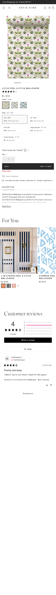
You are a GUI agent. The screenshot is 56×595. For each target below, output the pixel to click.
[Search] (9, 7)
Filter (29, 349)
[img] (18, 360)
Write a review (28, 340)
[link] (9, 91)
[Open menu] (3, 7)
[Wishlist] (49, 7)
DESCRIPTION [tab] (8, 187)
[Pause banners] (52, 2)
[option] (5, 105)
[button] (38, 322)
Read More (6, 206)
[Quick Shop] (33, 270)
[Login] (44, 7)
